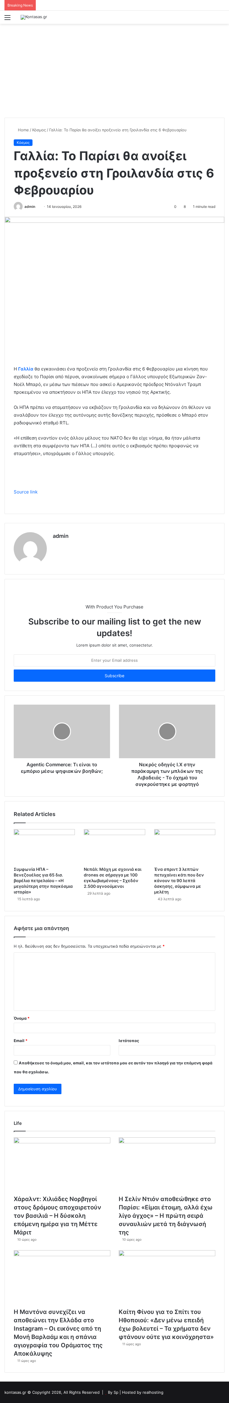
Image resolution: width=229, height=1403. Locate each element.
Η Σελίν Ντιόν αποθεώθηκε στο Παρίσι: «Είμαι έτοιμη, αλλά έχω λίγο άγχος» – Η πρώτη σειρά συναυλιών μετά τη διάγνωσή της (166, 1215)
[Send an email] (37, 206)
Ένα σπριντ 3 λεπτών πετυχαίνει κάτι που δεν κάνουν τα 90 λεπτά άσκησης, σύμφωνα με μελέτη (179, 880)
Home (23, 129)
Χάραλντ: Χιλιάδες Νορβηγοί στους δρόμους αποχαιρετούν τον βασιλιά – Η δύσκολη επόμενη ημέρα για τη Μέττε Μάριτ (57, 1215)
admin (29, 206)
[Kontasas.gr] (34, 17)
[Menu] (7, 19)
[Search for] (222, 19)
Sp (117, 1392)
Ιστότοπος (129, 1040)
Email (20, 1040)
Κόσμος (39, 129)
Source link (26, 492)
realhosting (153, 1392)
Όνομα (22, 1018)
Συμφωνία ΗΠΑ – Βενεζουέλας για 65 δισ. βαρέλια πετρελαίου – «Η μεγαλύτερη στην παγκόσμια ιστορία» (43, 880)
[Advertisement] (114, 68)
